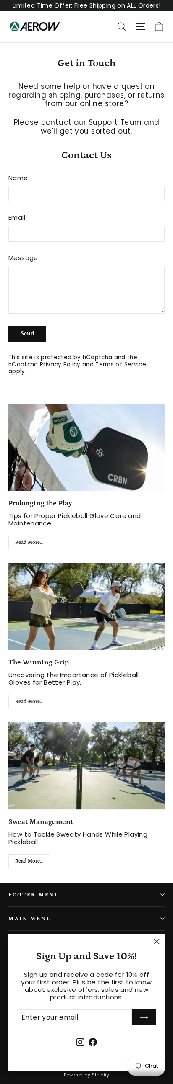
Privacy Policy (60, 364)
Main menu (29, 918)
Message (23, 258)
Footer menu (34, 894)
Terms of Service (120, 364)
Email (16, 217)
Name (18, 178)
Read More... (29, 542)
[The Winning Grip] (86, 606)
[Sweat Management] (86, 765)
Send (27, 333)
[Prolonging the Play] (86, 447)
